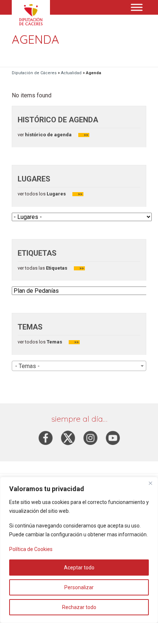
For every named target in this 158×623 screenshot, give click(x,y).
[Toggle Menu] (137, 7)
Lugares (56, 194)
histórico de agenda (48, 134)
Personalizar (79, 587)
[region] (79, 550)
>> (86, 135)
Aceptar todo (79, 567)
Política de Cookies (31, 549)
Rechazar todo (79, 607)
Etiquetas (56, 268)
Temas (54, 342)
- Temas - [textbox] (27, 366)
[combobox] (79, 366)
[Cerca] (150, 483)
